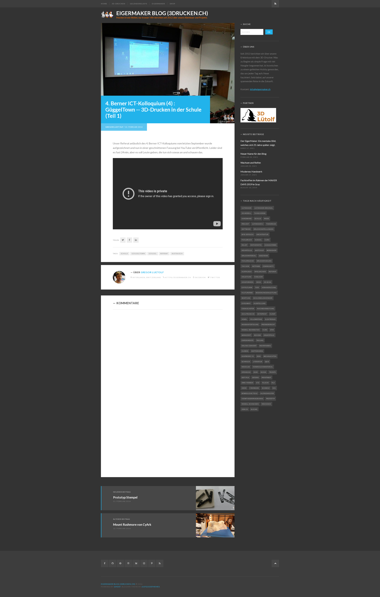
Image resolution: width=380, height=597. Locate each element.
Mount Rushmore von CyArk (132, 524)
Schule (124, 253)
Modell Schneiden (250, 404)
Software (246, 229)
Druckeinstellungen (263, 229)
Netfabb (256, 266)
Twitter (215, 277)
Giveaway (246, 303)
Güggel (153, 253)
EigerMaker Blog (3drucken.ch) (162, 13)
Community (268, 266)
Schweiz (266, 388)
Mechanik (266, 404)
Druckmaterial (249, 256)
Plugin (265, 383)
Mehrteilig (247, 250)
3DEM (244, 388)
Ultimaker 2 (257, 224)
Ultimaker (246, 208)
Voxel (244, 319)
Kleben (245, 351)
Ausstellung (260, 303)
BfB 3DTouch (248, 234)
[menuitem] (105, 3)
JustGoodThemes (150, 587)
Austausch (177, 253)
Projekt (245, 224)
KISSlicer (258, 277)
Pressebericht (268, 324)
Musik (263, 372)
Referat (164, 253)
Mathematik (256, 245)
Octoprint (262, 314)
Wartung (246, 298)
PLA (273, 383)
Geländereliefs (138, 4)
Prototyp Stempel (125, 497)
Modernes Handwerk (251, 171)
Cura (267, 240)
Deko (258, 282)
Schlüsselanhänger (262, 298)
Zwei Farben (247, 383)
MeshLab (246, 367)
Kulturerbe (247, 293)
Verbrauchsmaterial (263, 367)
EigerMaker (158, 4)
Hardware (247, 218)
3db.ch (245, 409)
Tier (257, 287)
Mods (266, 218)
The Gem (245, 266)
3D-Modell (246, 213)
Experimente (248, 340)
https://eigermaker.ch (178, 277)
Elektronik (270, 319)
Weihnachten (270, 356)
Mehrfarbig (265, 346)
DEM (259, 356)
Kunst (272, 314)
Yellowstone (256, 319)
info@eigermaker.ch (260, 89)
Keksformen (247, 282)
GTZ (257, 383)
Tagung (259, 340)
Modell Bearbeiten (251, 330)
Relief (244, 245)
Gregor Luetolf (114, 127)
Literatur (257, 361)
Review (257, 335)
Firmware (254, 388)
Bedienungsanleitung (266, 293)
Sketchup (259, 250)
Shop (172, 4)
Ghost (117, 587)
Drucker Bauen (264, 261)
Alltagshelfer (267, 393)
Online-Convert (249, 346)
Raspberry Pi (248, 356)
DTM (272, 330)
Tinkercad (271, 224)
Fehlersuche (248, 261)
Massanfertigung (250, 324)
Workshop (271, 250)
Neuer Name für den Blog (253, 153)
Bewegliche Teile (250, 393)
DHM (256, 372)
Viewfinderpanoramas (252, 398)
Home (104, 4)
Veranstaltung (269, 287)
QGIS (267, 361)
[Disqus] (168, 353)
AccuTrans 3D (248, 314)
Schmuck (246, 361)
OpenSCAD (246, 372)
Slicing (254, 409)
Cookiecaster (248, 308)
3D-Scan (267, 282)
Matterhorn (257, 351)
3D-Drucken (118, 4)
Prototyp (270, 398)
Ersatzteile (269, 335)
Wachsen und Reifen (250, 162)
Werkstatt (246, 335)
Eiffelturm (247, 287)
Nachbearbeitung (265, 308)
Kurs (265, 330)
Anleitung (246, 277)
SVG (274, 388)
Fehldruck (247, 240)
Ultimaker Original (263, 208)
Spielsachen (260, 271)
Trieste (272, 372)
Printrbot (266, 377)
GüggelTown (138, 253)
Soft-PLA (245, 377)
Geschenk (263, 256)
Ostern (255, 377)
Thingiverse (260, 213)
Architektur (262, 234)
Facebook (200, 277)
